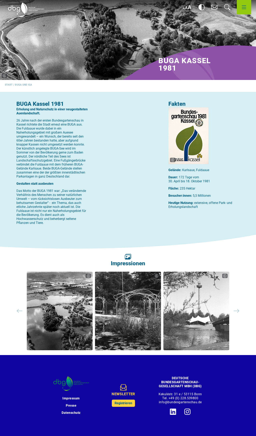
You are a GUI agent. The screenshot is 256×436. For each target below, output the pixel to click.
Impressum (71, 398)
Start (9, 84)
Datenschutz (71, 413)
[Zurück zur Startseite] (26, 9)
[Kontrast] (201, 7)
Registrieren (123, 403)
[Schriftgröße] (187, 7)
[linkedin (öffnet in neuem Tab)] (173, 411)
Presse (71, 405)
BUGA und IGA (23, 84)
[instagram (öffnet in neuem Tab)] (187, 411)
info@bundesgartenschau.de (180, 402)
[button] (214, 7)
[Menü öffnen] (244, 7)
